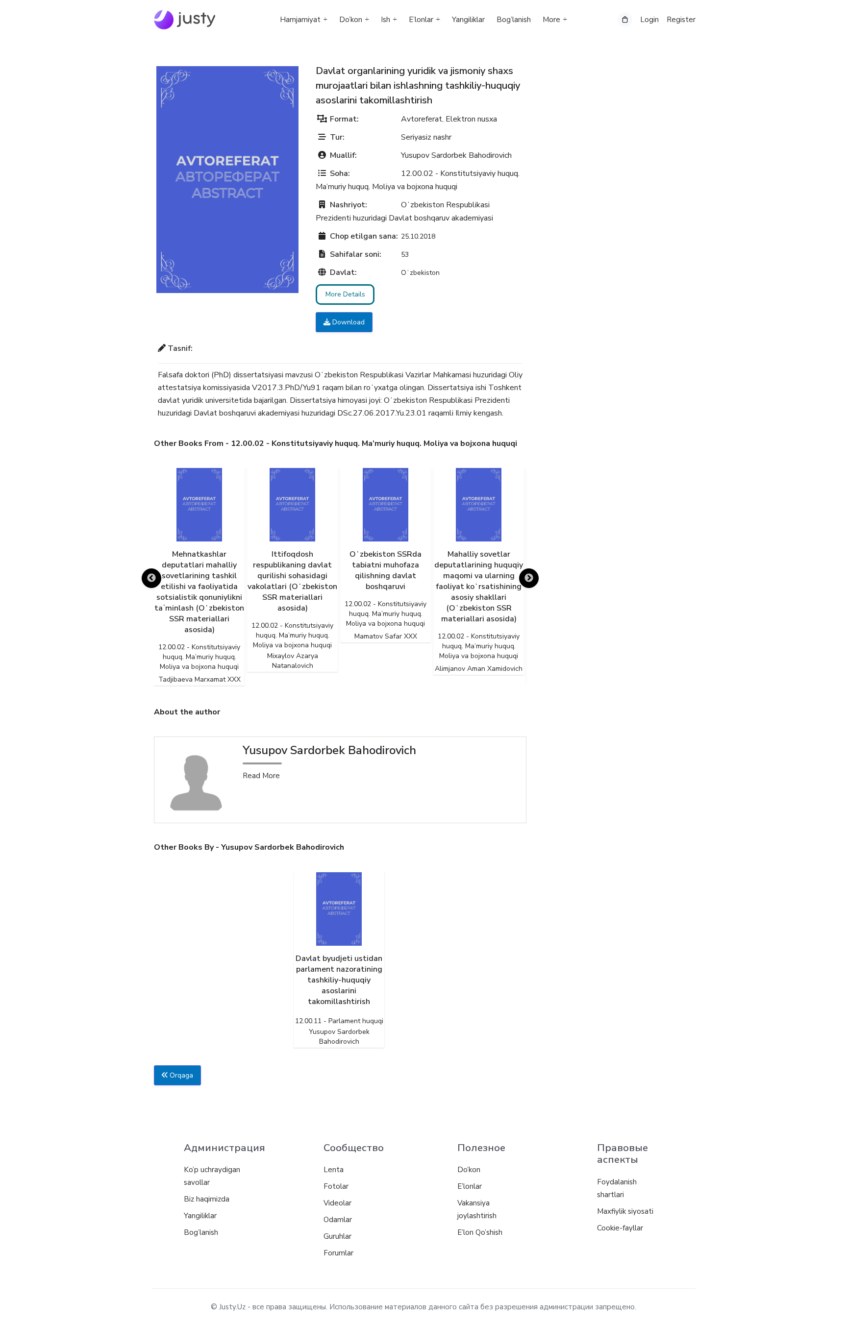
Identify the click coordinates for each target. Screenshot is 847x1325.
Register (681, 20)
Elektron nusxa (471, 119)
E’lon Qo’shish (479, 1232)
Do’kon (350, 20)
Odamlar (338, 1220)
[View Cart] (625, 19)
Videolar (337, 1203)
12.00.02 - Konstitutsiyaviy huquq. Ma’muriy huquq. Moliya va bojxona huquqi (199, 656)
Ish (385, 20)
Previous (151, 578)
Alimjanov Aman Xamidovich (479, 668)
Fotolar (336, 1186)
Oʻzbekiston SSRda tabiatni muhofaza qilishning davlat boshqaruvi (385, 570)
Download (347, 322)
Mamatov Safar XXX (385, 636)
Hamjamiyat (300, 20)
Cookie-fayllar (620, 1228)
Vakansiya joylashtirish (477, 1209)
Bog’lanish (514, 20)
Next (529, 578)
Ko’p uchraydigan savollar (212, 1176)
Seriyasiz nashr (426, 137)
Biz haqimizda (206, 1199)
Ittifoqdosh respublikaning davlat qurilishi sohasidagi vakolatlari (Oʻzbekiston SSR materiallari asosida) (292, 581)
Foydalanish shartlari (617, 1188)
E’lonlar (421, 20)
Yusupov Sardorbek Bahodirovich (456, 155)
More (551, 20)
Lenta (334, 1170)
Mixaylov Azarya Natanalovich (292, 660)
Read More (261, 776)
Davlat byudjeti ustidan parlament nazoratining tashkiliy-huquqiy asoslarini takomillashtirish (339, 980)
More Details (345, 294)
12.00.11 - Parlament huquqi (339, 1021)
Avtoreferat (421, 119)
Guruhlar (337, 1236)
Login (649, 20)
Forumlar (338, 1253)
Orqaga (180, 1075)
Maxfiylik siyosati (625, 1211)
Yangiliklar (468, 20)
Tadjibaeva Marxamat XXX (199, 679)
